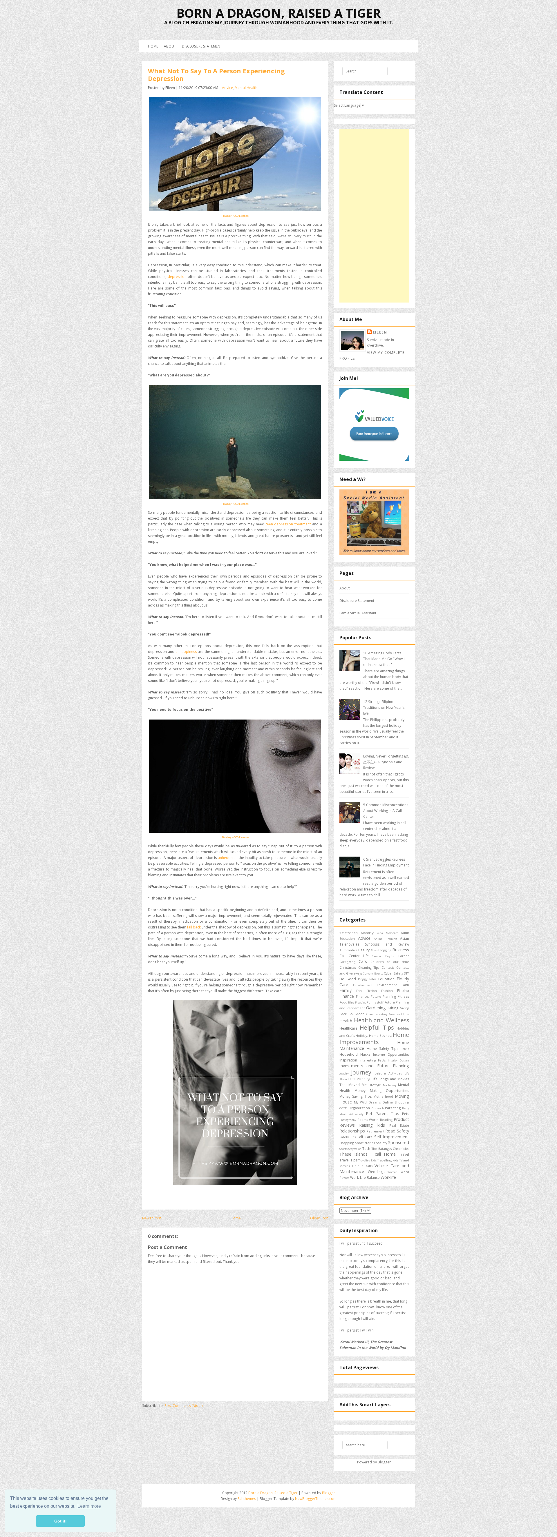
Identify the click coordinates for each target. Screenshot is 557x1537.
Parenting (393, 1108)
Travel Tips (348, 1160)
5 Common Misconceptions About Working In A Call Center (385, 810)
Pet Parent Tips (382, 1113)
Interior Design (398, 1060)
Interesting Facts (372, 1060)
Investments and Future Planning (374, 1065)
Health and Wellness (381, 1020)
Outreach (378, 1108)
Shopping (346, 1143)
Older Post (319, 1218)
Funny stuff (375, 1002)
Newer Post (151, 1218)
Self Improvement (391, 1136)
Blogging (384, 950)
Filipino (403, 990)
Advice (227, 87)
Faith (405, 985)
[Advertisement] (374, 216)
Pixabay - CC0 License (235, 216)
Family (345, 990)
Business (400, 950)
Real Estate (399, 1125)
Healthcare (348, 1028)
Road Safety (397, 1131)
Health (345, 1021)
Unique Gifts (362, 1166)
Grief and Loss (399, 1014)
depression (177, 276)
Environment (387, 985)
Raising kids (372, 1125)
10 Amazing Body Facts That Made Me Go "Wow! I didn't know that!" (384, 659)
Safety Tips (347, 1137)
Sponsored (398, 1142)
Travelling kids (387, 1160)
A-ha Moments (387, 933)
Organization (359, 1108)
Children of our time (389, 961)
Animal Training (385, 939)
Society (381, 1143)
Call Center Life (354, 955)
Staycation (354, 1149)
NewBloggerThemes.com (316, 1498)
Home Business (380, 1035)
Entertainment (362, 985)
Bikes (374, 950)
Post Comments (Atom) (183, 1405)
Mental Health (246, 87)
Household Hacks (354, 1054)
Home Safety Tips (382, 1048)
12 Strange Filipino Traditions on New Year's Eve (383, 707)
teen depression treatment (288, 524)
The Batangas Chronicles (390, 1148)
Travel (404, 1154)
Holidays (362, 1035)
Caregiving (347, 961)
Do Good (347, 979)
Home (153, 46)
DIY (406, 973)
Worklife (388, 1177)
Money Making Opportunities (382, 1090)
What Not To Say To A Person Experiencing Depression (216, 74)
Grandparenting (377, 1014)
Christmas (347, 967)
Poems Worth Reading (375, 1119)
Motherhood (383, 1096)
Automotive (348, 950)
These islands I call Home (367, 1154)
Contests (387, 967)
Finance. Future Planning (376, 996)
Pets (405, 1113)
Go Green (356, 1014)
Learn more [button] (89, 1506)
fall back (194, 927)
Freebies (360, 1002)
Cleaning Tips (368, 967)
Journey (361, 1072)
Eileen (380, 332)
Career (403, 956)
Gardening (376, 1007)
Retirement (375, 1131)
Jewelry (344, 1073)
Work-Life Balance (365, 1177)
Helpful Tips (376, 1027)
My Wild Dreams (367, 1102)
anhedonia (227, 857)
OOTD (343, 1108)
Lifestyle (374, 1085)
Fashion (387, 990)
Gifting (393, 1008)
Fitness (403, 996)
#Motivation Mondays (356, 932)
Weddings (376, 1171)
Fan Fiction (366, 990)
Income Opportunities (391, 1054)
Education (386, 979)
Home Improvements (374, 1038)
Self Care (364, 1136)
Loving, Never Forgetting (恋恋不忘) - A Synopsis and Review (386, 762)
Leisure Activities (388, 1073)
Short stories (365, 1143)
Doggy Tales (367, 979)
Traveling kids (367, 1160)
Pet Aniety (356, 1114)
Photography (347, 1120)
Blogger (384, 1462)
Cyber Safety (393, 973)
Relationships (352, 1131)
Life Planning (360, 1079)
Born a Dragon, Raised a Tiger (278, 13)
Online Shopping (395, 1102)
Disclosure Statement (202, 46)
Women (392, 1172)
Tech (366, 1148)
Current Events (373, 973)
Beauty (364, 950)
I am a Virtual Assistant (357, 613)
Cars (363, 961)
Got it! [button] (60, 1521)
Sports (343, 1149)
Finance (346, 996)
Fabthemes (247, 1498)
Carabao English (383, 956)
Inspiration (348, 1060)
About (170, 46)
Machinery (390, 1085)
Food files (346, 1002)
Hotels (405, 1049)
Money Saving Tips (355, 1096)
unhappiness (186, 651)
